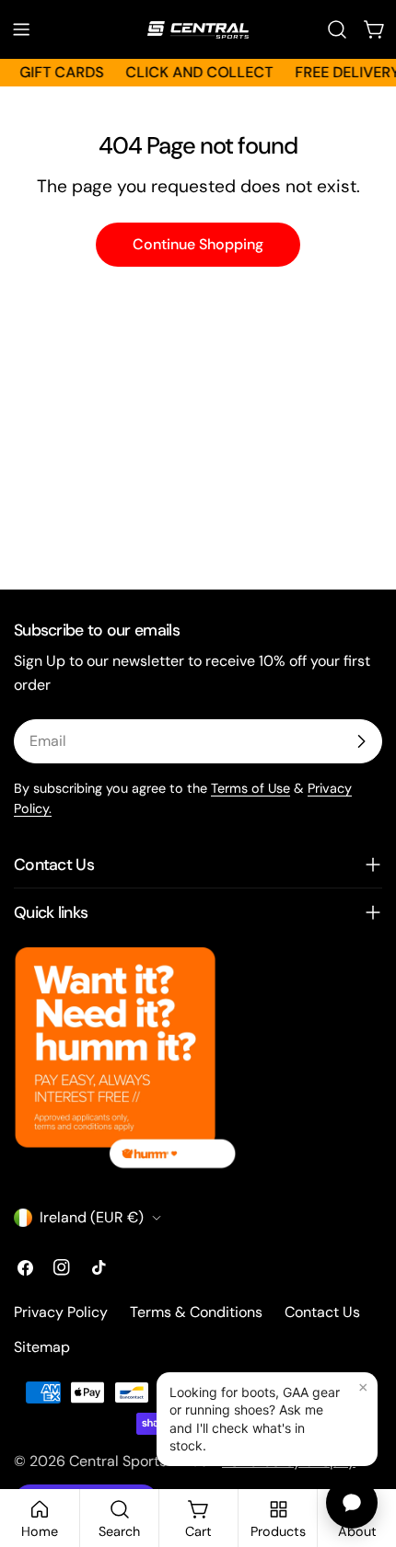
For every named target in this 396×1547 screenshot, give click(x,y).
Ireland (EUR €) (92, 1217)
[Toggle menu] (21, 29)
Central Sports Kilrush (142, 1461)
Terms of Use (250, 788)
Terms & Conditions (196, 1312)
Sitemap (42, 1347)
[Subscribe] (361, 741)
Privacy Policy (61, 1312)
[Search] (337, 29)
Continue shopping (198, 244)
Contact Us (322, 1312)
